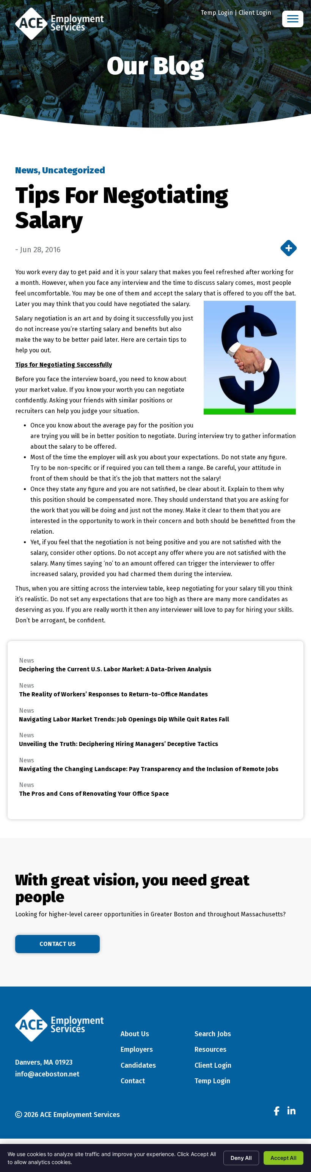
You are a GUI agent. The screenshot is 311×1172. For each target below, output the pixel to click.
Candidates (138, 1065)
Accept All (283, 1158)
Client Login (255, 12)
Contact (133, 1081)
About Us (135, 1034)
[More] (288, 248)
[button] (57, 944)
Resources (210, 1049)
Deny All (241, 1158)
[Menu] (292, 19)
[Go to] (276, 1112)
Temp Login (217, 12)
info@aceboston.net (47, 1074)
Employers (137, 1049)
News (26, 170)
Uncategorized (73, 170)
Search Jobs (213, 1034)
